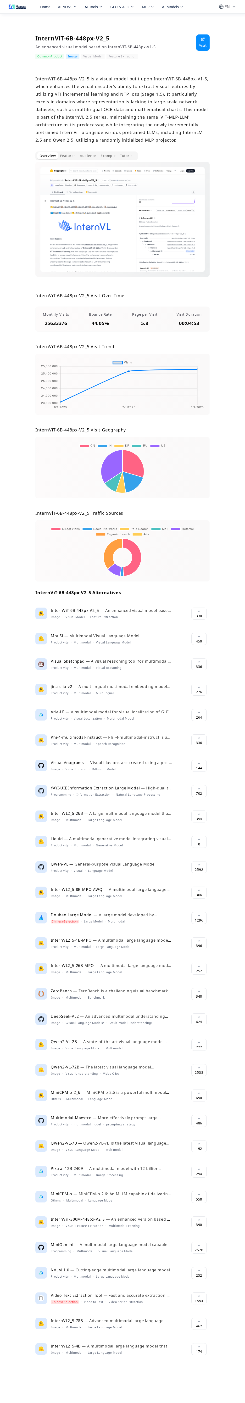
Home (45, 6)
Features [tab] (67, 155)
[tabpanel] (122, 223)
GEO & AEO (119, 6)
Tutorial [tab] (127, 155)
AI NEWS (65, 6)
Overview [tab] (47, 155)
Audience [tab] (88, 155)
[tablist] (86, 155)
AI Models (170, 6)
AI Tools (91, 6)
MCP (146, 6)
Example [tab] (108, 155)
